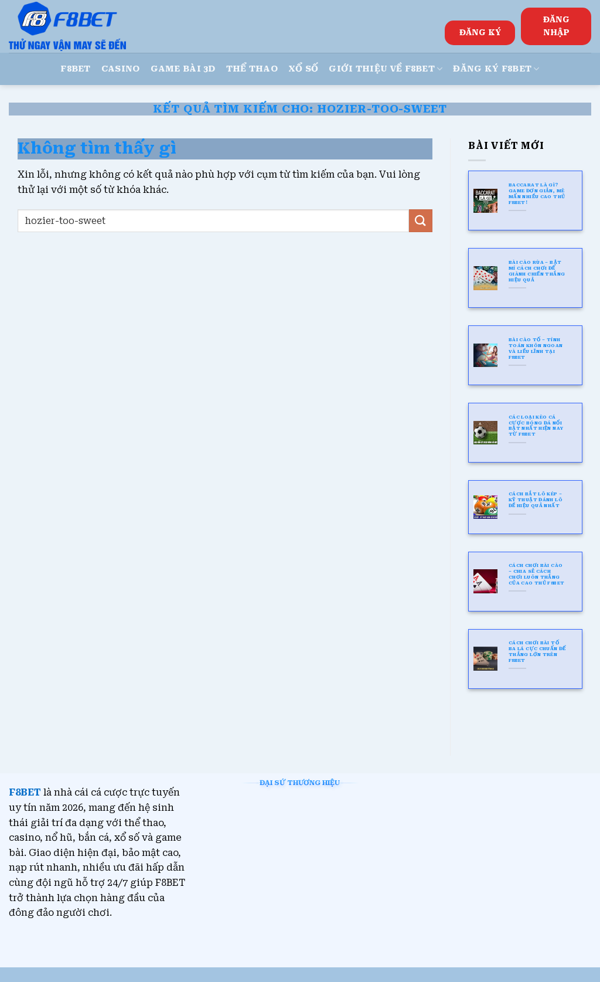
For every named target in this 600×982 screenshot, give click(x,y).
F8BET (75, 69)
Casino (120, 69)
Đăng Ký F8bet (492, 69)
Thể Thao (252, 69)
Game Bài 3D (183, 69)
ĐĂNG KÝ (480, 32)
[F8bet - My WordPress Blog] (67, 26)
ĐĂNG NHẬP (556, 26)
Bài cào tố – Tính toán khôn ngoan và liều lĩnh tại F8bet (536, 348)
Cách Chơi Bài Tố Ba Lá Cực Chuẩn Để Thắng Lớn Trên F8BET (537, 651)
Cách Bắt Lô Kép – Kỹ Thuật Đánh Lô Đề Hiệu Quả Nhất (535, 499)
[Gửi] (420, 220)
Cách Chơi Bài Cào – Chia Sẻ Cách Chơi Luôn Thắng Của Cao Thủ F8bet (537, 574)
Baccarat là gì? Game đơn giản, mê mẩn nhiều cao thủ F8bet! (537, 193)
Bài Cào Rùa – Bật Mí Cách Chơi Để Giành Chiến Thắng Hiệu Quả (537, 271)
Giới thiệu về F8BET (381, 69)
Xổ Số (303, 69)
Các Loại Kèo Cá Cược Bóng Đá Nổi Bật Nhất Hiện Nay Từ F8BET (536, 425)
